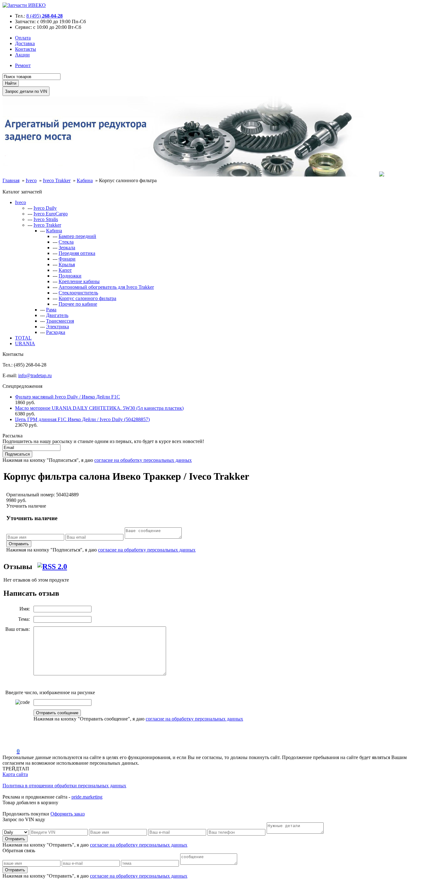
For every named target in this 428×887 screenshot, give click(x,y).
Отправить (19, 543)
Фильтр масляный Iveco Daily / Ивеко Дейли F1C (67, 396)
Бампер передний (77, 236)
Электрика (57, 326)
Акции (22, 54)
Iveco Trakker (47, 225)
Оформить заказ (67, 813)
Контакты (25, 49)
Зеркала (67, 247)
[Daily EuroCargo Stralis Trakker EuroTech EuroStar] (16, 832)
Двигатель (57, 315)
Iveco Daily (45, 208)
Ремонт (23, 65)
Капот (65, 270)
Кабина (54, 230)
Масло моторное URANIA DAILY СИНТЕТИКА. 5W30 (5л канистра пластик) (99, 408)
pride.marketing (86, 797)
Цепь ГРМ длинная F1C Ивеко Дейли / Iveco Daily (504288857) (82, 419)
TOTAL (23, 338)
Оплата (23, 37)
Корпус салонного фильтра (87, 298)
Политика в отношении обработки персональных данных (64, 785)
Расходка (55, 332)
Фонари (67, 258)
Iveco (20, 202)
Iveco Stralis (46, 219)
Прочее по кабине (78, 304)
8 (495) (44, 15)
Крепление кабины (79, 281)
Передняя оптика (77, 253)
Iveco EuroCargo (51, 213)
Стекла (66, 242)
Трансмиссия (60, 321)
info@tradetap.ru (35, 375)
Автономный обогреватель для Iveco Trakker (106, 287)
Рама (51, 309)
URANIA (25, 343)
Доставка (25, 43)
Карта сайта (15, 774)
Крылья (67, 264)
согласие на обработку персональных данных (143, 460)
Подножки (70, 275)
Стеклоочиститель (78, 292)
